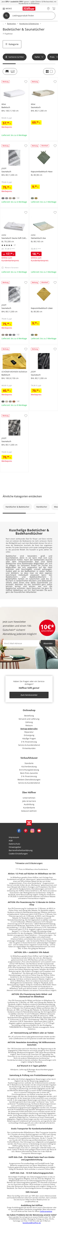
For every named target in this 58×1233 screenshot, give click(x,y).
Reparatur (29, 732)
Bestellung (29, 715)
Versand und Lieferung (29, 719)
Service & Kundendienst (29, 745)
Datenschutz (14, 844)
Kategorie (13, 44)
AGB (11, 840)
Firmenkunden (29, 748)
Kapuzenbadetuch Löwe (40, 279)
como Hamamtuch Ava (40, 209)
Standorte (29, 763)
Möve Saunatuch (37, 79)
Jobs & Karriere (29, 801)
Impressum (14, 837)
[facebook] (19, 830)
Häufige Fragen (29, 738)
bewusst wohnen (29, 811)
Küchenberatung (29, 766)
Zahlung (29, 722)
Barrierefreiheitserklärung (21, 850)
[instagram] (32, 830)
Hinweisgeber (15, 847)
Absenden (48, 643)
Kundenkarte (29, 807)
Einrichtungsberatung (29, 769)
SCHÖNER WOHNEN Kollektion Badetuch (14, 347)
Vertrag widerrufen (29, 728)
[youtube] (39, 830)
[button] (6, 8)
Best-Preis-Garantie (29, 773)
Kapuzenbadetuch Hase (40, 143)
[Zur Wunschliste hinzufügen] (25, 82)
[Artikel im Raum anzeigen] (10, 71)
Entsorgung (29, 735)
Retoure (29, 725)
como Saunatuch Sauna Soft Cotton (14, 210)
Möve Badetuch (7, 79)
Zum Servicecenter (29, 695)
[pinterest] (26, 830)
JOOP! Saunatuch (8, 143)
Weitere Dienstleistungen (29, 779)
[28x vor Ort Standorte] (48, 8)
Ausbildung (29, 804)
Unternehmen (29, 798)
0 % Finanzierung (29, 741)
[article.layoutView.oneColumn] (49, 71)
